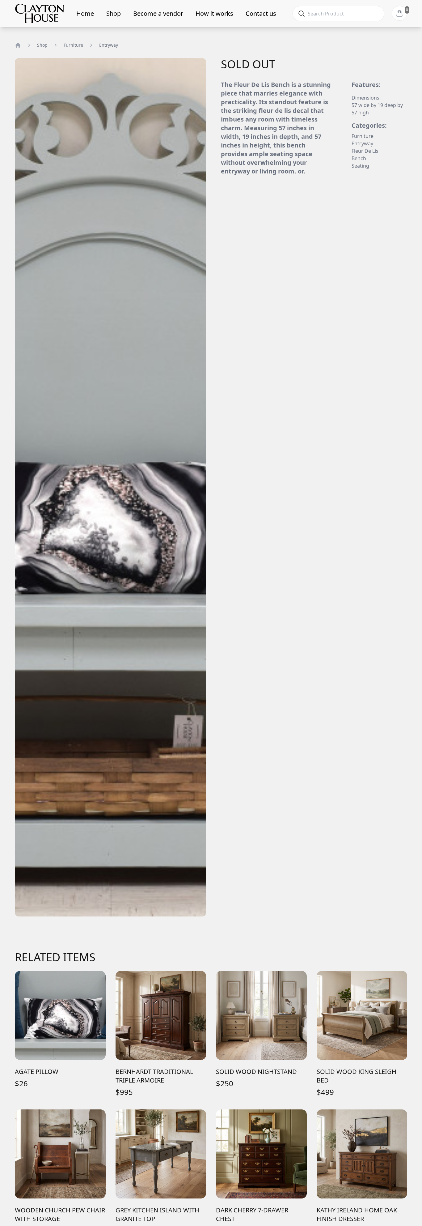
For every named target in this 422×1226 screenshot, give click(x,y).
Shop (113, 13)
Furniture (73, 45)
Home (85, 13)
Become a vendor (158, 13)
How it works (214, 13)
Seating (360, 165)
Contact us (261, 13)
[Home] (18, 45)
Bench (359, 158)
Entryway (108, 45)
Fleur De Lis (365, 150)
